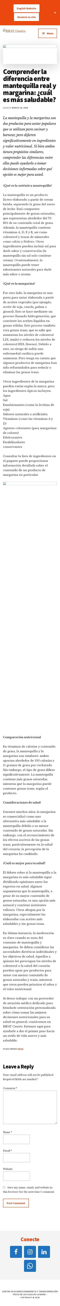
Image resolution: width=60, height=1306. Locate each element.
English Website (26, 8)
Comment (10, 1088)
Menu (50, 33)
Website (7, 1169)
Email (7, 1150)
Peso (21, 1049)
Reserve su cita (26, 17)
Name (7, 1132)
